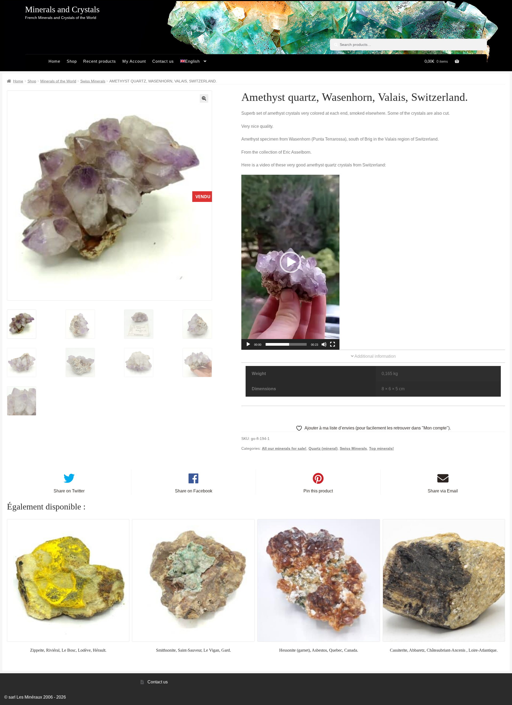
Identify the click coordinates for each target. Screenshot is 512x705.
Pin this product (318, 491)
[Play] (248, 344)
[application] (290, 262)
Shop (72, 61)
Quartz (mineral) (323, 448)
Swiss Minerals (92, 81)
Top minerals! (381, 448)
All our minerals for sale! (284, 448)
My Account (134, 61)
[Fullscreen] (332, 344)
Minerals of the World (58, 81)
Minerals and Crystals (62, 9)
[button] (204, 98)
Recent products (99, 61)
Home (54, 61)
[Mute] (324, 344)
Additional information (375, 356)
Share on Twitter (69, 491)
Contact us (163, 61)
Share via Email (443, 491)
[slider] (286, 344)
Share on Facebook (193, 491)
